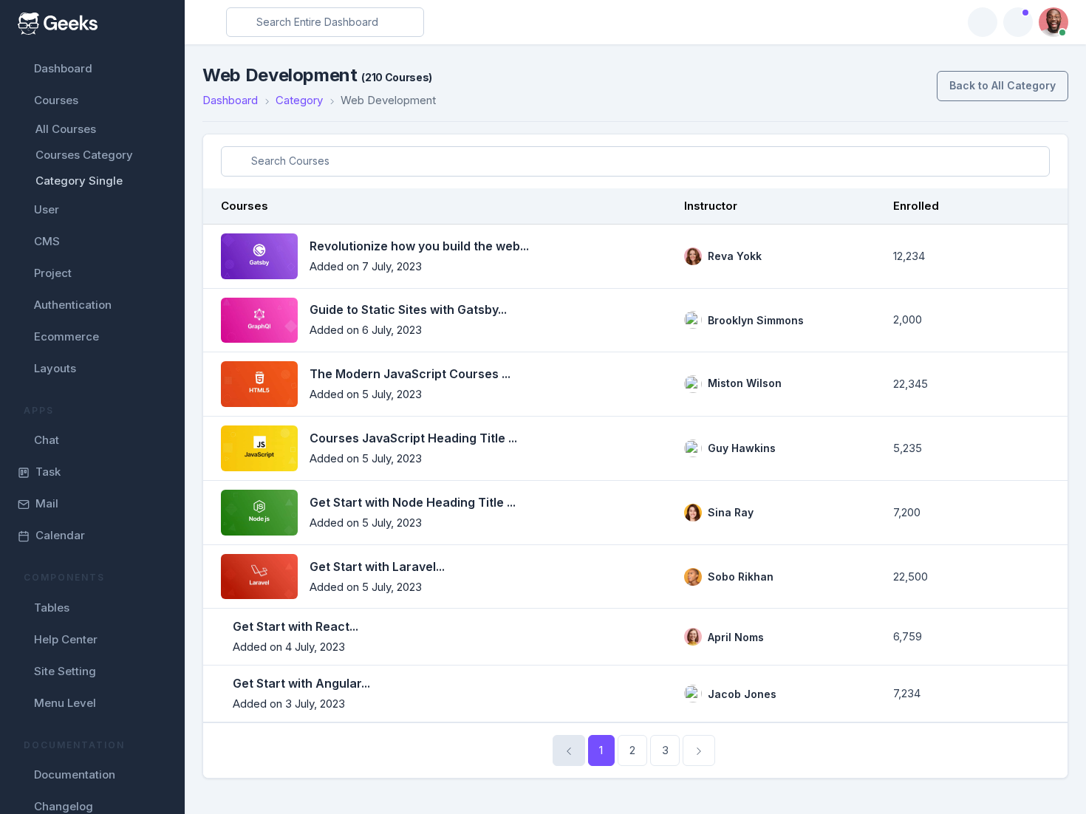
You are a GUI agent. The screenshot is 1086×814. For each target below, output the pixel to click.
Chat (46, 440)
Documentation (74, 774)
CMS (47, 241)
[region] (92, 407)
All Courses (65, 129)
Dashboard (63, 68)
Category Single (79, 181)
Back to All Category (1002, 85)
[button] (1018, 22)
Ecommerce (66, 336)
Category (299, 100)
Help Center (66, 639)
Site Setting (65, 671)
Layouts (55, 368)
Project (53, 273)
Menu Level (65, 703)
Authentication (73, 305)
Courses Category (84, 155)
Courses (56, 100)
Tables (51, 608)
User (46, 209)
